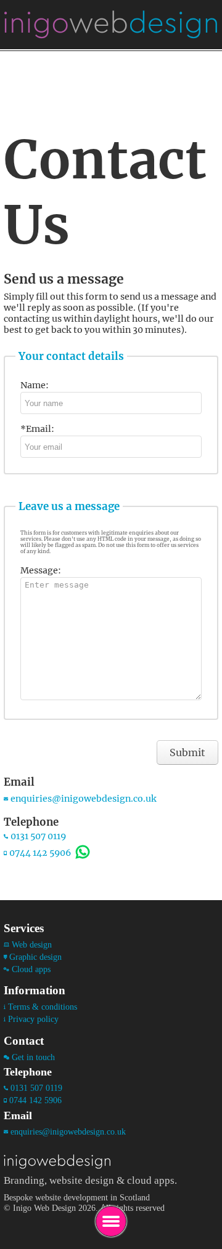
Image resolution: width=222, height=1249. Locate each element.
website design (81, 1180)
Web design (32, 944)
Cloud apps (31, 969)
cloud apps (151, 1180)
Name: (34, 385)
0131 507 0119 (38, 836)
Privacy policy (33, 1019)
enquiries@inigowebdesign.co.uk (83, 798)
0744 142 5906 (40, 852)
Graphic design (35, 957)
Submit (187, 752)
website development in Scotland (92, 1197)
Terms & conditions (42, 1007)
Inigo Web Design (44, 1208)
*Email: (37, 428)
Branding (24, 1180)
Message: (40, 570)
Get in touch (33, 1057)
